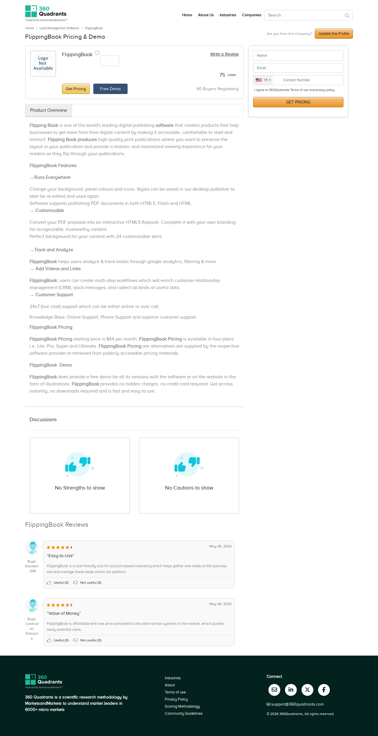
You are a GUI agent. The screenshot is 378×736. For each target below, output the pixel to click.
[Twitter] (307, 690)
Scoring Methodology (182, 706)
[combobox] (263, 80)
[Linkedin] (291, 690)
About (170, 685)
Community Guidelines (184, 713)
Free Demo (110, 89)
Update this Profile (334, 33)
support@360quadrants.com (297, 704)
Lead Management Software (59, 28)
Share (109, 61)
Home (29, 28)
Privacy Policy (176, 699)
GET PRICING (298, 102)
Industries (228, 15)
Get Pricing (76, 89)
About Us (206, 15)
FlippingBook (94, 28)
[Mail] (274, 690)
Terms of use (175, 692)
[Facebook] (324, 690)
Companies (251, 15)
